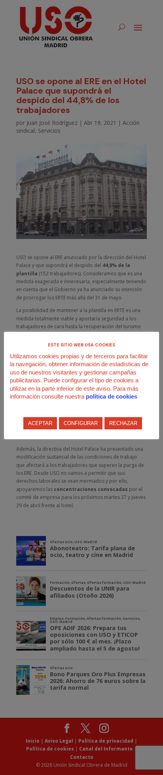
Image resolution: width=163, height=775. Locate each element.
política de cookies (111, 396)
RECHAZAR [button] (123, 423)
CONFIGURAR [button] (81, 423)
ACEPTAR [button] (40, 423)
